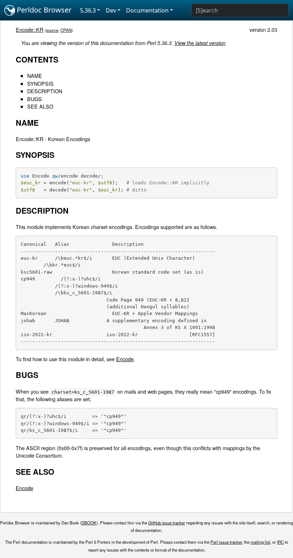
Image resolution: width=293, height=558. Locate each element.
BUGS (34, 99)
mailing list (260, 542)
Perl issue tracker (226, 542)
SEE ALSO (40, 106)
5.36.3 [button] (88, 10)
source (52, 30)
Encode (125, 359)
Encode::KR (29, 29)
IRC (280, 542)
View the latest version (199, 42)
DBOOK (88, 522)
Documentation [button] (147, 10)
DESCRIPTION (44, 91)
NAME (34, 75)
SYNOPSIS (40, 83)
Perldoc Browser (43, 10)
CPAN (65, 30)
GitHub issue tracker (166, 522)
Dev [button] (111, 10)
